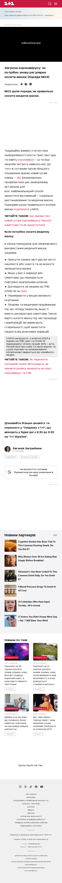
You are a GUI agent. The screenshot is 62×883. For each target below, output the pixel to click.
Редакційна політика (31, 826)
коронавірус (26, 159)
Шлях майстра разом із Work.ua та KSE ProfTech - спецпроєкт (29, 15)
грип (24, 290)
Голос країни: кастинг (13, 11)
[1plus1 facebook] (36, 787)
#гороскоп (10, 689)
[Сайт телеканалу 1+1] (9, 4)
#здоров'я (11, 457)
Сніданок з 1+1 (11, 657)
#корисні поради (29, 457)
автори (31, 813)
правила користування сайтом (31, 822)
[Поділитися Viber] (30, 84)
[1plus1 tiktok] (31, 787)
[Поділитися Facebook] (26, 84)
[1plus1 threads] (25, 787)
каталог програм (31, 803)
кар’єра (31, 807)
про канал (31, 794)
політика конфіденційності (31, 819)
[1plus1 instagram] (20, 787)
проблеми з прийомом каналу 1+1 (31, 800)
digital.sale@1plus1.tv (31, 864)
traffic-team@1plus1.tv (31, 870)
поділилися (21, 208)
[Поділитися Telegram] (21, 84)
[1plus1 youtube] (41, 787)
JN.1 (18, 177)
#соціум (38, 734)
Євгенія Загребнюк (27, 448)
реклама (31, 797)
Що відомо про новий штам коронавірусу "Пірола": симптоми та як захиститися (28, 220)
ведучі (31, 810)
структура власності (31, 816)
